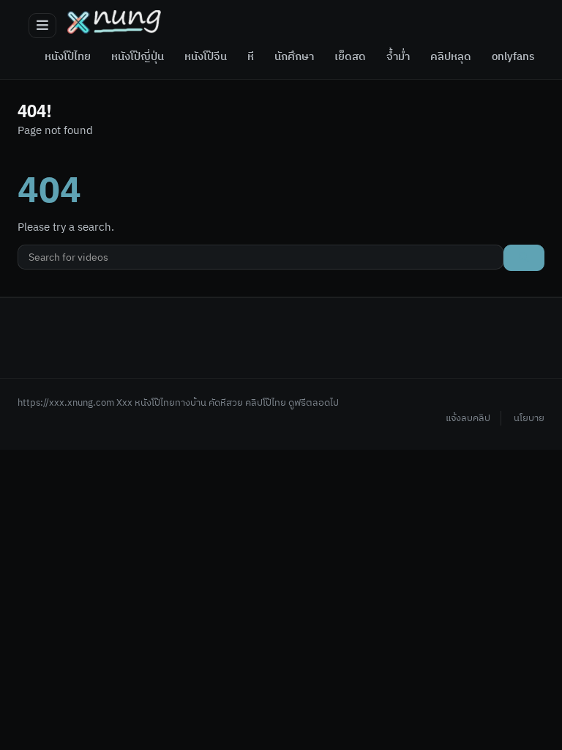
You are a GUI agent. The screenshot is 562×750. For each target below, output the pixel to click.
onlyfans (513, 57)
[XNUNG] (114, 22)
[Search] (523, 258)
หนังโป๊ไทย (68, 57)
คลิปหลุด (450, 57)
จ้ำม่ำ (398, 57)
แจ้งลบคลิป (468, 418)
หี (250, 57)
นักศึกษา (294, 57)
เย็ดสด (350, 57)
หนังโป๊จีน (205, 57)
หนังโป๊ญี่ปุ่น (137, 57)
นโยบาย (529, 418)
